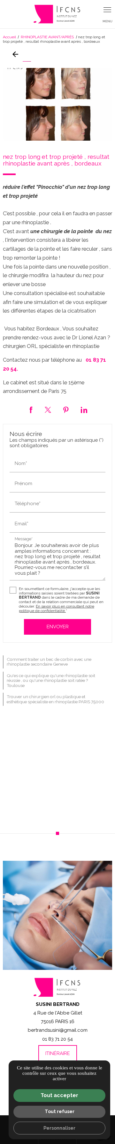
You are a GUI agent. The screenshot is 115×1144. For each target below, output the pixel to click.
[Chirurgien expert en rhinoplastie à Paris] (57, 14)
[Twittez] (48, 409)
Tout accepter (59, 1095)
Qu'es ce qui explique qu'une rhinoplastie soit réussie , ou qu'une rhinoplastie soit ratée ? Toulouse (51, 680)
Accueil (9, 37)
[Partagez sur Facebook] (31, 409)
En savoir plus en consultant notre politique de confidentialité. (56, 608)
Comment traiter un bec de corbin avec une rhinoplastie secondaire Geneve (49, 662)
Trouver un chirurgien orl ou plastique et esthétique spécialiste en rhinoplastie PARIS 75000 (55, 699)
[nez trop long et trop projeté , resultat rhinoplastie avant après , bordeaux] (57, 104)
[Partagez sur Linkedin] (84, 409)
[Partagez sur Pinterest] (66, 409)
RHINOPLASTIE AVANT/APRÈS (48, 37)
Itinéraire (57, 1053)
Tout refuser (59, 1111)
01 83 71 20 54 (57, 1039)
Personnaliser (59, 1128)
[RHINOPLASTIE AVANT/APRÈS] (17, 54)
